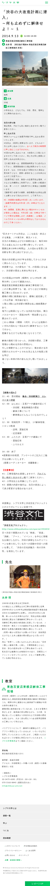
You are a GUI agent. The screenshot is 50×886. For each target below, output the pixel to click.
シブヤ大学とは (10, 808)
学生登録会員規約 (30, 846)
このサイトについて (12, 846)
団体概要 (7, 838)
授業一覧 (7, 815)
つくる (6, 830)
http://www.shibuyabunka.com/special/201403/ (26, 529)
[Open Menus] (46, 2)
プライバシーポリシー (13, 850)
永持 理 (8, 597)
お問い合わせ (10, 855)
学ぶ (5, 823)
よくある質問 (31, 850)
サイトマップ (24, 855)
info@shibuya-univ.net (12, 786)
